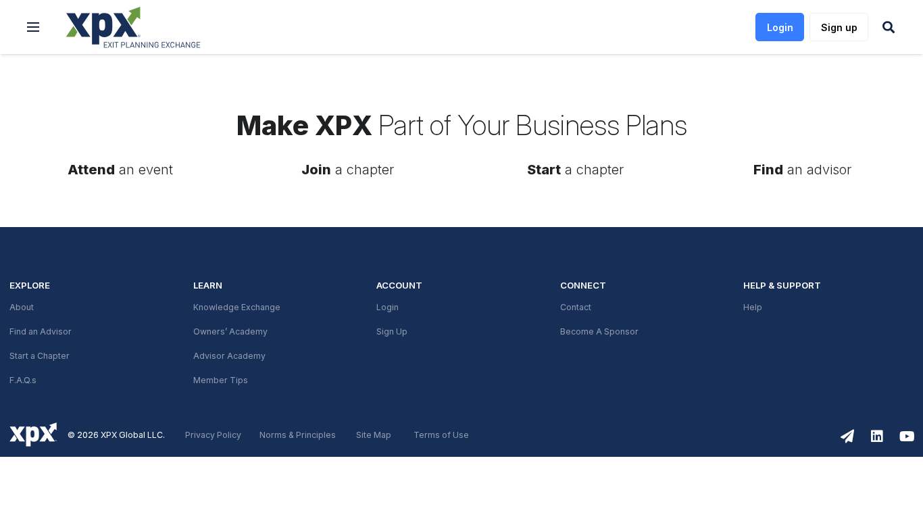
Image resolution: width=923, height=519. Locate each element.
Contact (575, 307)
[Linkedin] (877, 436)
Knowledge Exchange (236, 307)
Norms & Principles (297, 435)
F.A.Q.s (22, 380)
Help (752, 307)
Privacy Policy (213, 435)
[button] (33, 27)
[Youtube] (907, 436)
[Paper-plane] (847, 436)
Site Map (373, 435)
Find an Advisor (40, 332)
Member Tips (220, 380)
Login (387, 307)
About (21, 307)
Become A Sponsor (599, 332)
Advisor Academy (229, 356)
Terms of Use (441, 435)
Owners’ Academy (230, 332)
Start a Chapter (39, 356)
